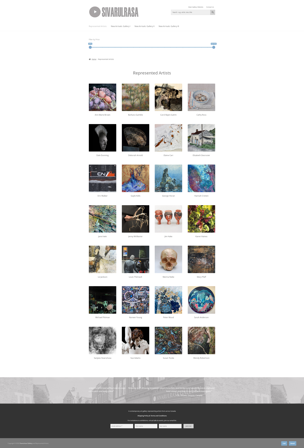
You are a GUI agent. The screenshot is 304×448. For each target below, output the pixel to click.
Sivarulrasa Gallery (26, 443)
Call (284, 443)
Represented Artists (98, 26)
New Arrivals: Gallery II (144, 26)
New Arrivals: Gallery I (120, 26)
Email (292, 443)
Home (94, 59)
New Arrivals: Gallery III (169, 26)
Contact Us (210, 7)
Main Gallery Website (195, 7)
